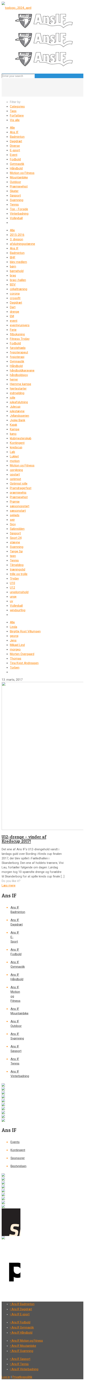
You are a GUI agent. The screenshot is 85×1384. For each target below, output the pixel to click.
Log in (6, 1377)
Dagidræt (16, 141)
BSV (13, 284)
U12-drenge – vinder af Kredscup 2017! (24, 839)
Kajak (13, 425)
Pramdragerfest (20, 488)
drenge (14, 312)
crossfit (15, 298)
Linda (13, 627)
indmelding (17, 393)
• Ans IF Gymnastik (22, 1327)
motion (15, 461)
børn (13, 266)
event (13, 321)
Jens (13, 640)
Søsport (15, 195)
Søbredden (17, 529)
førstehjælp (18, 348)
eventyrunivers (20, 325)
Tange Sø (16, 551)
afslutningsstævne (22, 244)
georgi (14, 636)
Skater (14, 191)
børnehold (17, 271)
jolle (12, 397)
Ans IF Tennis (15, 1061)
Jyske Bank (17, 420)
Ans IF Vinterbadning (15, 1074)
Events (15, 1142)
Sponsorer (15, 1158)
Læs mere (8, 885)
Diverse (15, 146)
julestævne (17, 411)
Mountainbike (19, 177)
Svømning (16, 200)
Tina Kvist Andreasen (24, 663)
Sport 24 (15, 538)
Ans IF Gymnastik (15, 964)
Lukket (14, 456)
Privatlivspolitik (22, 1377)
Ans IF (14, 132)
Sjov (13, 524)
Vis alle (15, 120)
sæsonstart (18, 511)
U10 (12, 583)
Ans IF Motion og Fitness (15, 994)
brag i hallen (18, 280)
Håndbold (16, 168)
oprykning (16, 470)
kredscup (16, 447)
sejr (12, 520)
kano (13, 434)
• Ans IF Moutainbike (23, 1345)
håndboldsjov (19, 375)
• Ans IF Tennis (19, 1364)
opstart (15, 474)
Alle (12, 128)
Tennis (14, 204)
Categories (17, 106)
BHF (12, 257)
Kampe (14, 429)
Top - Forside (19, 209)
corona (15, 293)
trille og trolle (18, 574)
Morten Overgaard (22, 654)
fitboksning (17, 334)
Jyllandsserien (19, 416)
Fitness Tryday (20, 339)
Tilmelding (17, 565)
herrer (14, 379)
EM (12, 316)
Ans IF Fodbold (15, 952)
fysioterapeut (19, 352)
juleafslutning (19, 402)
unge (13, 596)
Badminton (17, 137)
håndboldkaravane (22, 370)
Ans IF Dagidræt (15, 922)
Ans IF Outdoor (15, 1023)
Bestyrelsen (15, 1166)
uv (11, 601)
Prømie (15, 501)
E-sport (15, 150)
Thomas (15, 658)
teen (13, 556)
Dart (12, 307)
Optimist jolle (18, 483)
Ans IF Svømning (15, 1036)
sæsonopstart (19, 506)
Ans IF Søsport (15, 1049)
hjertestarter (18, 388)
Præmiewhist (19, 186)
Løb (12, 452)
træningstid (17, 569)
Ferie (13, 330)
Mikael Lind (17, 645)
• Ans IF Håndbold (21, 1332)
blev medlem (18, 262)
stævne (15, 542)
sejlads (14, 515)
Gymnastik (17, 164)
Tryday (14, 578)
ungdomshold (19, 592)
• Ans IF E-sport (20, 1314)
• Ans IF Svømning (21, 1351)
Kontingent (17, 443)
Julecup (15, 406)
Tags (13, 111)
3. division (16, 239)
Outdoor (15, 182)
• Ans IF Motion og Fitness (26, 1340)
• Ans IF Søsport (20, 1359)
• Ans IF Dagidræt (21, 1309)
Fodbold (15, 159)
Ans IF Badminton (15, 910)
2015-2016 (17, 235)
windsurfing (17, 610)
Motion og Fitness (22, 173)
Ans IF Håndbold (15, 977)
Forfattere (17, 115)
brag (13, 275)
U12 (12, 587)
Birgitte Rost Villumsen (25, 631)
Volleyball (16, 218)
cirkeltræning (18, 289)
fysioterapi (17, 357)
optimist (15, 479)
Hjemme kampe (20, 384)
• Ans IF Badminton (22, 1304)
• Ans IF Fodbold (20, 1322)
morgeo (15, 649)
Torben (14, 667)
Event (13, 155)
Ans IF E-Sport (15, 937)
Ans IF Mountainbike (15, 1011)
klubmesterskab (20, 438)
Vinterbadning (19, 213)
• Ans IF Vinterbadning (24, 1369)
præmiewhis (18, 492)
